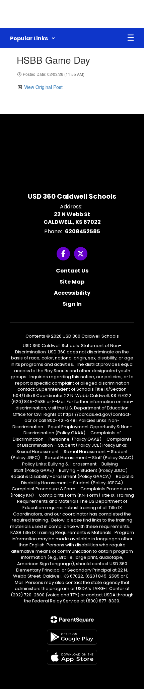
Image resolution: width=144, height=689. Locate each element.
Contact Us (72, 271)
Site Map (72, 282)
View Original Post (43, 87)
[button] (32, 38)
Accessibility (72, 293)
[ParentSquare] (72, 619)
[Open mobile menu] (130, 38)
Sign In (72, 304)
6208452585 (82, 231)
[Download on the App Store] (72, 657)
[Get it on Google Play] (72, 637)
